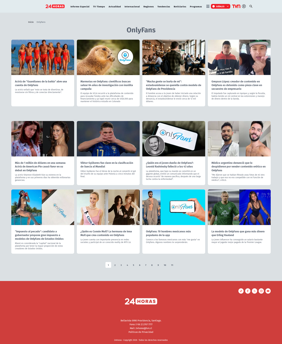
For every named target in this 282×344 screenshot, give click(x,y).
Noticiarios (180, 6)
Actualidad (115, 6)
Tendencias (163, 6)
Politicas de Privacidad (141, 332)
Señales (220, 6)
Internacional (132, 6)
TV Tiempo (99, 6)
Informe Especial (79, 6)
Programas (196, 6)
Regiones (148, 6)
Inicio (31, 22)
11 (172, 265)
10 (165, 265)
